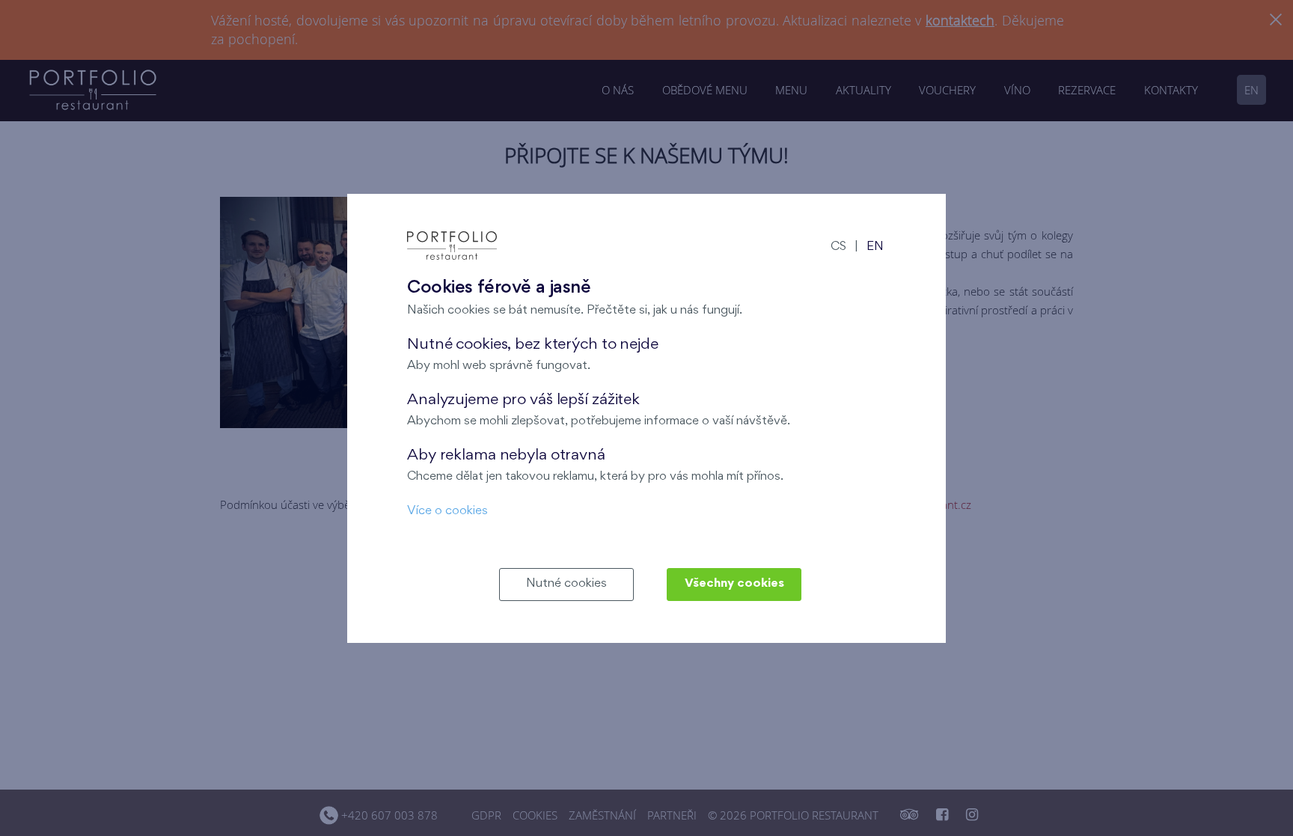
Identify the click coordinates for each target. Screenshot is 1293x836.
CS (838, 247)
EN (875, 247)
